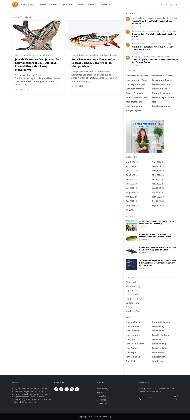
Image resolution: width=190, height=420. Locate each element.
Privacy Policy (102, 388)
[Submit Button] (175, 397)
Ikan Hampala (168, 44)
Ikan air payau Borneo (140, 57)
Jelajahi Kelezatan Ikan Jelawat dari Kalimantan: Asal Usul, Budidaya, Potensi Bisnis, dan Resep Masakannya (38, 65)
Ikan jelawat (44, 55)
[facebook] (162, 4)
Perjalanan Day (133, 286)
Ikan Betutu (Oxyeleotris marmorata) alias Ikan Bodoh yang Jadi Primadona (158, 248)
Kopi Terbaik (132, 290)
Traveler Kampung (135, 298)
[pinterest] (66, 389)
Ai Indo (129, 307)
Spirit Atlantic (132, 294)
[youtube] (72, 389)
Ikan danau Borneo (170, 18)
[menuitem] (43, 4)
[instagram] (166, 4)
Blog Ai (100, 392)
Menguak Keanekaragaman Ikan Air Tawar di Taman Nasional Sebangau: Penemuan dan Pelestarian (158, 262)
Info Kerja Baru (133, 311)
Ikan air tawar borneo (26, 55)
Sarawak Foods (133, 302)
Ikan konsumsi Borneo (171, 31)
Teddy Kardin (102, 403)
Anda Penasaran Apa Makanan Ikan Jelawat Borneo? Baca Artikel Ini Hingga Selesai (94, 63)
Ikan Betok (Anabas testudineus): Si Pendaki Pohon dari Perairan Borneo (155, 235)
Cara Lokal (131, 282)
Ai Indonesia (102, 400)
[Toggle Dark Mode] (171, 4)
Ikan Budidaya (101, 55)
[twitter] (77, 389)
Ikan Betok (169, 57)
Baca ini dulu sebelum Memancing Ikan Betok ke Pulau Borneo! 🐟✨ (156, 222)
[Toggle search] (176, 4)
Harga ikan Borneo (139, 18)
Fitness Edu (102, 396)
